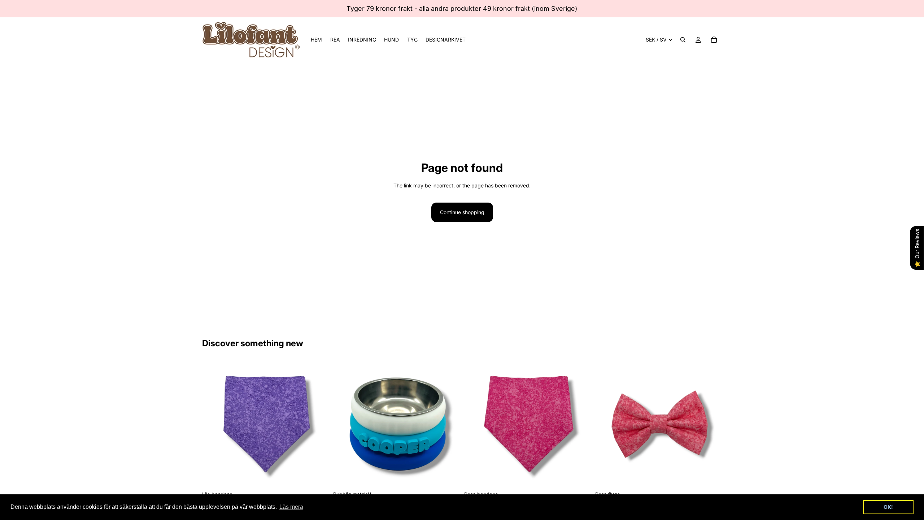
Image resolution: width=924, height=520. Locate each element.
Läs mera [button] (291, 507)
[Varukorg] (714, 40)
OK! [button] (888, 507)
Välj (323, 476)
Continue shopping (462, 212)
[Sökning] (683, 40)
